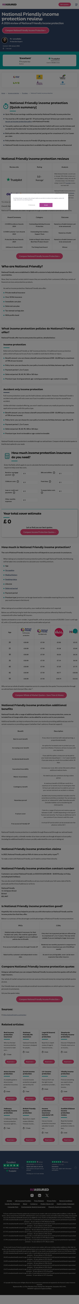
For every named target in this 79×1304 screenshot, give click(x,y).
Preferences (32, 205)
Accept (46, 205)
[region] (39, 201)
